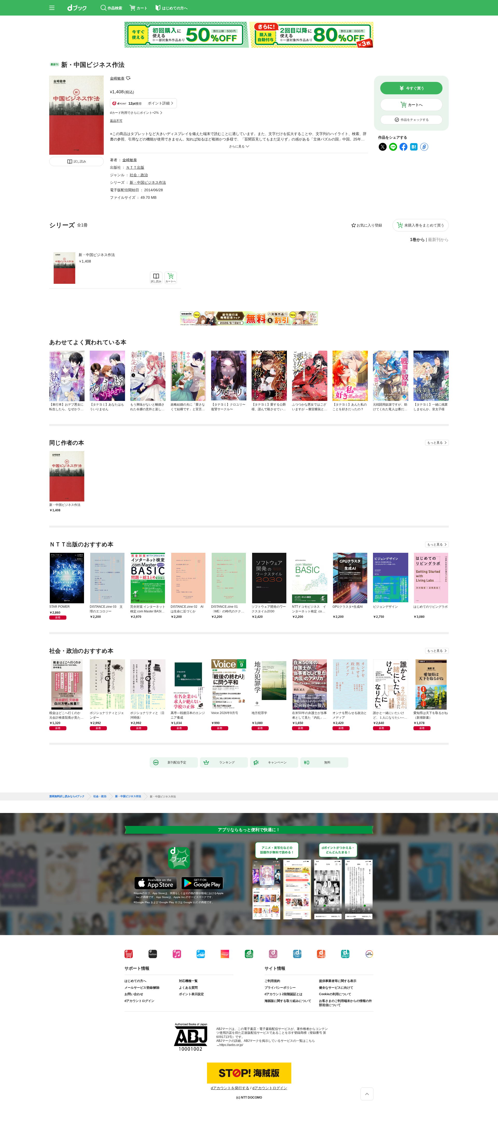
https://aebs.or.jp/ (231, 1045)
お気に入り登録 (369, 225)
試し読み (80, 161)
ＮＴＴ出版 (135, 167)
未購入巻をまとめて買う (424, 225)
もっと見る (435, 442)
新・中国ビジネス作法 (97, 255)
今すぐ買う (415, 88)
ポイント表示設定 (191, 994)
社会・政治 (139, 175)
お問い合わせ (134, 994)
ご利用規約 (272, 981)
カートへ (415, 105)
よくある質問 (188, 987)
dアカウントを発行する (230, 1088)
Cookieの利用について (335, 994)
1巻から (417, 240)
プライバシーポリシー (280, 987)
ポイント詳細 (159, 103)
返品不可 (116, 121)
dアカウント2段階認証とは (283, 994)
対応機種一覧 (188, 981)
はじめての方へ (135, 981)
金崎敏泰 (117, 78)
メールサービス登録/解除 (142, 987)
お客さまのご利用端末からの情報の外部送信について (345, 1003)
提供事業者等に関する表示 (337, 981)
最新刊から (438, 240)
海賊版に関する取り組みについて (288, 1001)
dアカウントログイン (139, 1001)
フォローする (128, 78)
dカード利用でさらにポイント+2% (134, 113)
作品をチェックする (415, 120)
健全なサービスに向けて (336, 987)
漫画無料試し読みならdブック (67, 796)
